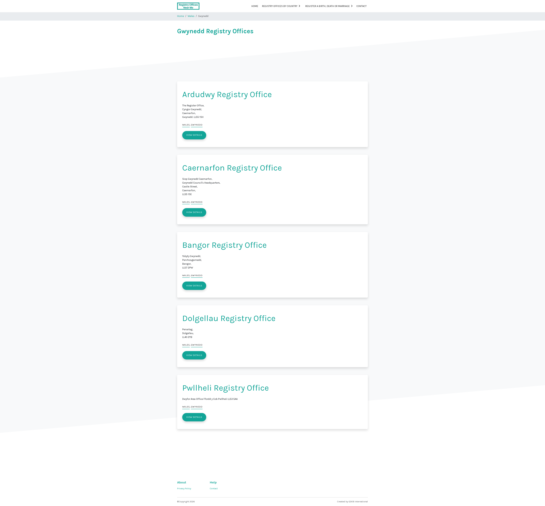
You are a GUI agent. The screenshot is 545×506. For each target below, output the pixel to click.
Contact (361, 6)
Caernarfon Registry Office (232, 168)
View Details (194, 135)
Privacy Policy (184, 488)
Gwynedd (197, 125)
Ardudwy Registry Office (227, 94)
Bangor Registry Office (224, 245)
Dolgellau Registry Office (228, 318)
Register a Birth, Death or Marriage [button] (327, 6)
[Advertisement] (262, 58)
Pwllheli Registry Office (225, 388)
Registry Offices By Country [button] (279, 6)
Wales (191, 16)
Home (254, 6)
